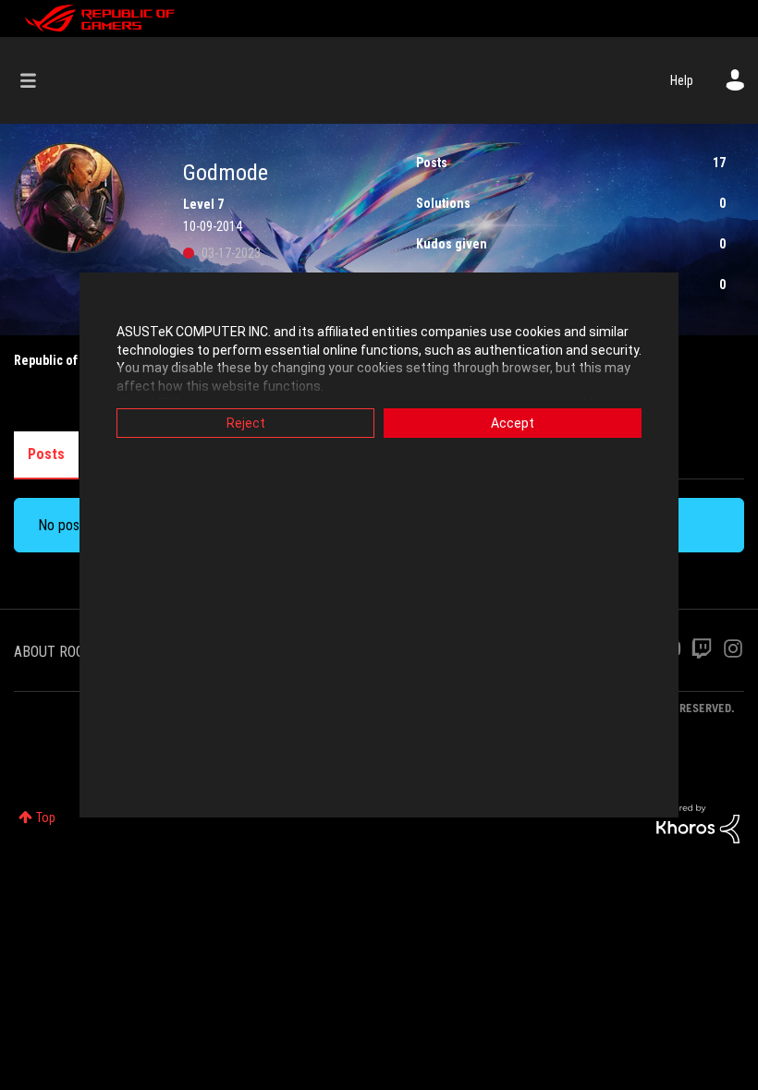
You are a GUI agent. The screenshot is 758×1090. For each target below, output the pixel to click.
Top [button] (45, 817)
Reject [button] (245, 423)
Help (681, 80)
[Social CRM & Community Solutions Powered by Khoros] (698, 823)
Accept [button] (512, 423)
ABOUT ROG (49, 651)
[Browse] (37, 80)
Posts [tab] (46, 454)
